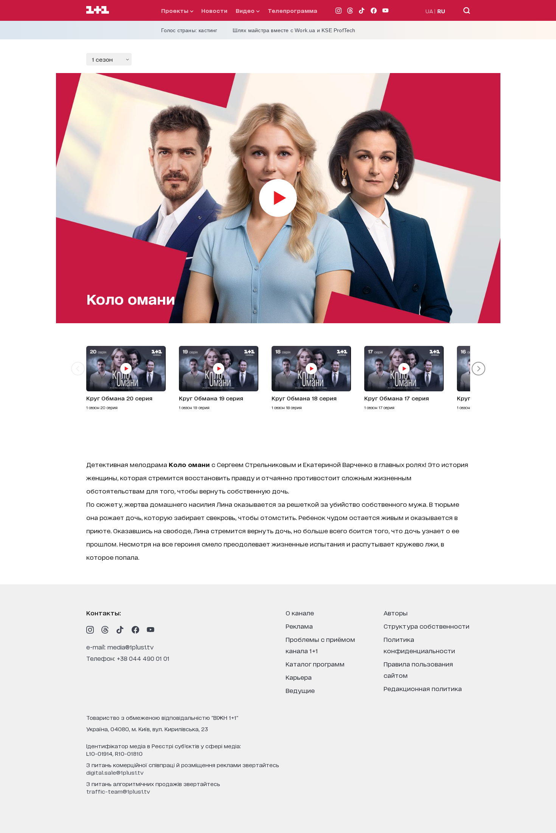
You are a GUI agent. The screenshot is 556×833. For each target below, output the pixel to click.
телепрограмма (292, 10)
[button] (78, 368)
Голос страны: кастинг (189, 30)
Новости (214, 10)
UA (429, 11)
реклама (299, 625)
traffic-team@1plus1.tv (118, 791)
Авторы (396, 612)
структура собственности (426, 625)
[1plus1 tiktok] (120, 630)
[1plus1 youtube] (150, 630)
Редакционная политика (423, 688)
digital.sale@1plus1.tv (115, 772)
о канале (300, 612)
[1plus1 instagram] (90, 630)
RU (441, 11)
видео (246, 10)
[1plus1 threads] (105, 630)
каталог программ (315, 663)
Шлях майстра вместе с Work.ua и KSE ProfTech (294, 30)
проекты (175, 10)
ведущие (300, 690)
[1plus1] (97, 10)
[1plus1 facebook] (135, 630)
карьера (299, 676)
